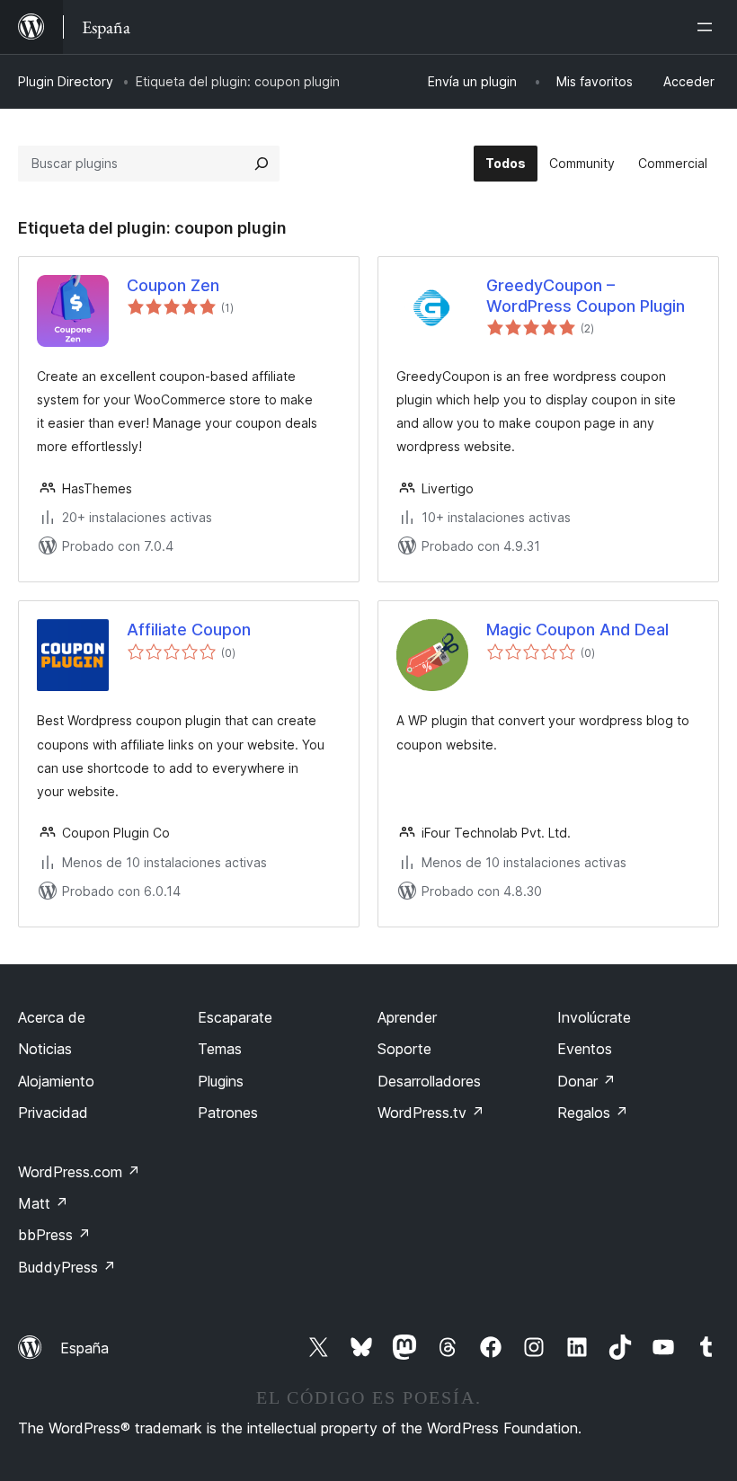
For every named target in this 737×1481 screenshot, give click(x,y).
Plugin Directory (65, 81)
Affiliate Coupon (189, 629)
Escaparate (235, 1017)
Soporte (404, 1049)
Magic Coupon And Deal (577, 629)
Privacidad (53, 1113)
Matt (43, 1203)
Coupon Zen (173, 285)
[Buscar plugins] (262, 164)
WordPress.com (79, 1172)
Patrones (228, 1113)
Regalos (592, 1113)
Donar (586, 1081)
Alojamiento (56, 1081)
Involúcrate (594, 1017)
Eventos (584, 1049)
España (84, 1348)
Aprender (407, 1017)
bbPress (54, 1235)
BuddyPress (67, 1267)
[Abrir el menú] (708, 27)
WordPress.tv (430, 1113)
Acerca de (51, 1017)
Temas (220, 1049)
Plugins (221, 1081)
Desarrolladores (429, 1081)
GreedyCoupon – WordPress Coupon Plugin (585, 295)
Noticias (45, 1049)
